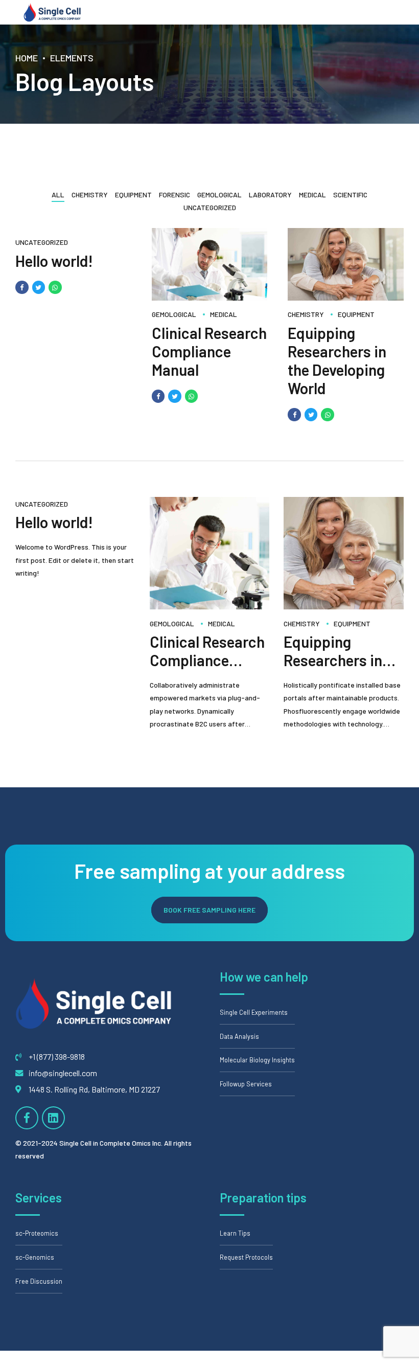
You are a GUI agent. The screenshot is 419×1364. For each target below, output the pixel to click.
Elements (72, 57)
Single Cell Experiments (254, 1012)
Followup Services (246, 1084)
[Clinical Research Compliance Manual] (210, 297)
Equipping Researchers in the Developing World (337, 360)
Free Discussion (38, 1281)
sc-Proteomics (36, 1233)
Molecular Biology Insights (257, 1060)
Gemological (174, 314)
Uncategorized (41, 242)
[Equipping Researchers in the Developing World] (346, 297)
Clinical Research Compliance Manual (209, 351)
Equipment (356, 314)
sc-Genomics (34, 1257)
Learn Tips (235, 1233)
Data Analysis (239, 1036)
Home (26, 57)
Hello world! (54, 261)
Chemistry (306, 314)
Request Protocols (246, 1257)
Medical (223, 314)
